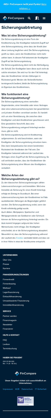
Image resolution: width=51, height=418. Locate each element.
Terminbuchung (10, 348)
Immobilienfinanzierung (13, 305)
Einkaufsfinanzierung (12, 296)
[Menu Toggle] (44, 18)
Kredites (19, 237)
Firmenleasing (9, 284)
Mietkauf (6, 288)
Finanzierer (8, 329)
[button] (29, 18)
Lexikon (6, 344)
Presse (6, 264)
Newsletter (7, 324)
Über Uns (7, 260)
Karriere (6, 268)
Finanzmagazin (10, 320)
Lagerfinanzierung (11, 292)
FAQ (5, 340)
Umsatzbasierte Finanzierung (16, 301)
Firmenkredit (8, 279)
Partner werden (10, 316)
